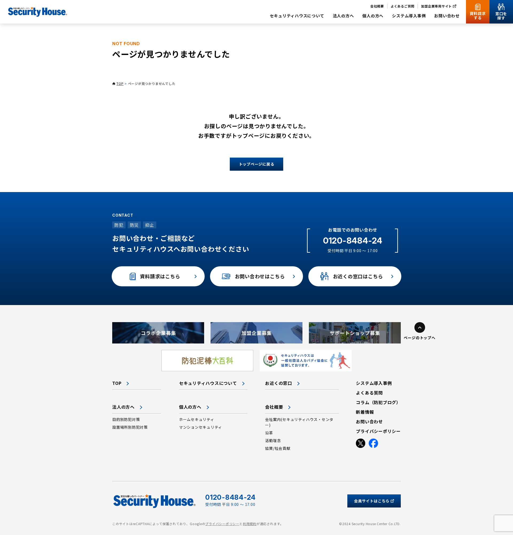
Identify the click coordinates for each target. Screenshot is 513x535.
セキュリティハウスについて (208, 383)
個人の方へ (190, 407)
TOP (119, 83)
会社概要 (274, 407)
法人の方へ (123, 407)
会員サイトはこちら (372, 500)
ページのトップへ (419, 337)
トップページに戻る (256, 164)
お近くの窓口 (278, 383)
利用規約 (249, 523)
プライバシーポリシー (222, 523)
